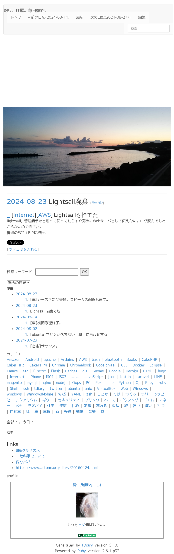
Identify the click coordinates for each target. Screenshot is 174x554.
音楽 (92, 411)
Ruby (149, 382)
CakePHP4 (38, 365)
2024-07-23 (26, 340)
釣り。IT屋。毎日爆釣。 (26, 10)
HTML (148, 371)
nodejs (61, 382)
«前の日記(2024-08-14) (48, 17)
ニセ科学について (30, 456)
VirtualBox (106, 388)
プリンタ (92, 400)
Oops (76, 382)
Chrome (58, 365)
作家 (63, 406)
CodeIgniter (106, 365)
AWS (44, 215)
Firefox (39, 371)
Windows (140, 388)
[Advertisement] (87, 73)
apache (50, 359)
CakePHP (149, 359)
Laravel (142, 376)
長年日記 (97, 203)
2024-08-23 (27, 202)
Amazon (13, 359)
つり (144, 394)
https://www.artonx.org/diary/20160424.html (57, 467)
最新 (79, 17)
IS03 (62, 376)
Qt (138, 382)
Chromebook (80, 365)
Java (75, 376)
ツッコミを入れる (23, 249)
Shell (14, 388)
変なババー (25, 462)
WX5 (62, 394)
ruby (162, 382)
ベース (109, 400)
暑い (136, 406)
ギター (47, 400)
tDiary (87, 545)
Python (124, 382)
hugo (162, 371)
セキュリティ (69, 400)
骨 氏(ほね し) (87, 485)
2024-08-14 (26, 317)
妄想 (87, 406)
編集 (141, 17)
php (110, 382)
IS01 (50, 376)
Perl (98, 382)
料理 (115, 406)
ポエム (148, 400)
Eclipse (156, 365)
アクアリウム (26, 400)
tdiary (39, 388)
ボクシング (129, 400)
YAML (76, 394)
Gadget (71, 371)
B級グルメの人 (28, 450)
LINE (158, 376)
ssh (26, 388)
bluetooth (113, 359)
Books (132, 359)
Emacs (12, 371)
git (84, 371)
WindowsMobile (40, 394)
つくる (130, 394)
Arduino (67, 359)
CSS (124, 365)
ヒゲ (81, 525)
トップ (15, 17)
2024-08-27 (26, 294)
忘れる (101, 406)
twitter (56, 388)
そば (116, 394)
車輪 (46, 411)
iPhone (35, 376)
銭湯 (79, 411)
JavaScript (94, 376)
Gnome (98, 371)
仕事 (50, 406)
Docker (139, 365)
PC (88, 382)
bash (96, 359)
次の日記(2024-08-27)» (110, 17)
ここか (102, 394)
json (111, 376)
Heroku (132, 371)
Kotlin (125, 376)
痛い (148, 406)
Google (115, 371)
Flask (55, 371)
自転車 (15, 411)
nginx (46, 382)
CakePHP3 (15, 365)
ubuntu (74, 388)
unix (88, 388)
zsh (89, 394)
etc (25, 371)
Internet (23, 215)
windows (14, 394)
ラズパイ (35, 406)
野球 (67, 411)
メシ (19, 406)
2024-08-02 (26, 328)
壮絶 (75, 406)
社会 (160, 406)
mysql (32, 382)
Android (32, 359)
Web (124, 388)
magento (14, 382)
